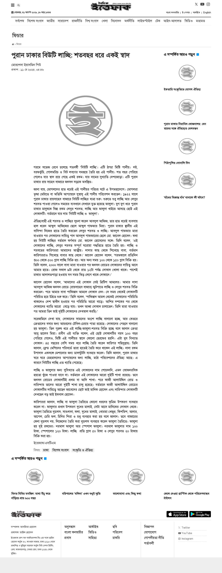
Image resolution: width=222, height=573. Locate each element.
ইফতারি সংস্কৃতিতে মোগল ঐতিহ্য (182, 89)
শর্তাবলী (149, 543)
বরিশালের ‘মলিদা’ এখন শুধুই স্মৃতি (81, 493)
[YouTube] (202, 4)
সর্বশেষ (19, 21)
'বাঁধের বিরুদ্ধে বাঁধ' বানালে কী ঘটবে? (184, 197)
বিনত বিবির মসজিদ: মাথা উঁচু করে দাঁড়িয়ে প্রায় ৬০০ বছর (30, 496)
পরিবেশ (117, 532)
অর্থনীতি (129, 21)
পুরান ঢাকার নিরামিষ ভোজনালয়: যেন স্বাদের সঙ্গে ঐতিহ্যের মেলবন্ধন (185, 126)
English (207, 12)
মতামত (200, 21)
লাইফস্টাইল (144, 21)
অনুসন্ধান (69, 527)
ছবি (115, 527)
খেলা (105, 21)
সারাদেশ (63, 21)
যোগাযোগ (150, 532)
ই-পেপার (186, 12)
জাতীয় (51, 21)
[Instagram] (208, 4)
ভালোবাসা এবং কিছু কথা (127, 493)
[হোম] (13, 44)
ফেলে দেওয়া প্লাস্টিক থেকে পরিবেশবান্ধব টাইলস (186, 496)
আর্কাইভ (196, 12)
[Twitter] (196, 4)
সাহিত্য (92, 538)
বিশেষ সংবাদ (35, 21)
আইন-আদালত (172, 21)
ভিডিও (189, 21)
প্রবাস (67, 538)
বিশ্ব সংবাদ (91, 21)
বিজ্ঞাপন (149, 527)
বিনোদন (116, 21)
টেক (157, 21)
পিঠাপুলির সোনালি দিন (177, 163)
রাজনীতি (77, 21)
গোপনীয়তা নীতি (154, 538)
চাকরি (116, 538)
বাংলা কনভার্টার (172, 12)
